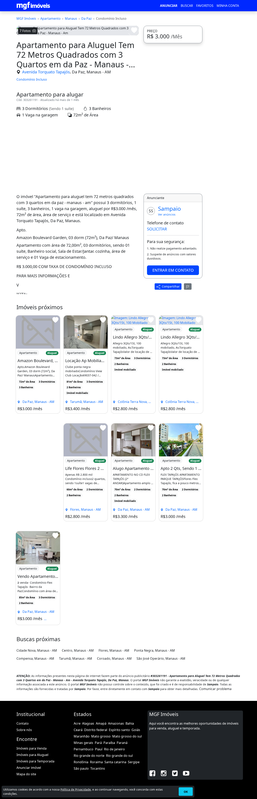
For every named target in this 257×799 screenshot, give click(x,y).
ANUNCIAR (168, 5)
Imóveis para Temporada (35, 761)
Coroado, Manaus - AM (114, 658)
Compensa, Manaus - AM (35, 658)
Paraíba (109, 742)
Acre (77, 723)
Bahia (129, 723)
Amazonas (116, 723)
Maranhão (82, 736)
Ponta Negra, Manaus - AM (154, 650)
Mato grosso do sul (127, 736)
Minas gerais (83, 742)
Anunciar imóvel (28, 767)
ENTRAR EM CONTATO (173, 270)
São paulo (81, 768)
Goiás (136, 730)
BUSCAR (187, 5)
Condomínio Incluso (31, 79)
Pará (98, 742)
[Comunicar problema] (188, 286)
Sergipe (134, 762)
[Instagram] (163, 773)
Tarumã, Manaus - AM (75, 658)
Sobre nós (24, 730)
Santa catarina (115, 762)
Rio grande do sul (119, 755)
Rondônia (81, 762)
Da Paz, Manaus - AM (91, 72)
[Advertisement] (77, 156)
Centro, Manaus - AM (78, 650)
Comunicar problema (215, 689)
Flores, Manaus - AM (114, 650)
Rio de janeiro (114, 749)
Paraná (122, 742)
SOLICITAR (157, 229)
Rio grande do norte (89, 755)
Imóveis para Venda (31, 748)
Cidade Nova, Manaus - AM (36, 650)
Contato (22, 723)
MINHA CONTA (228, 5)
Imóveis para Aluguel (32, 755)
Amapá (101, 723)
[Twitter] (175, 773)
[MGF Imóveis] (33, 6)
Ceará (78, 730)
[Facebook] (152, 773)
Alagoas (88, 723)
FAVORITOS (204, 5)
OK (186, 792)
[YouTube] (186, 773)
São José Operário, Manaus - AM (161, 658)
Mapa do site (26, 774)
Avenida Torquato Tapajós (46, 72)
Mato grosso (101, 736)
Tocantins (97, 768)
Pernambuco (83, 749)
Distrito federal (95, 730)
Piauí (98, 749)
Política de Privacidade (75, 789)
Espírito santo (119, 730)
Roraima (96, 762)
